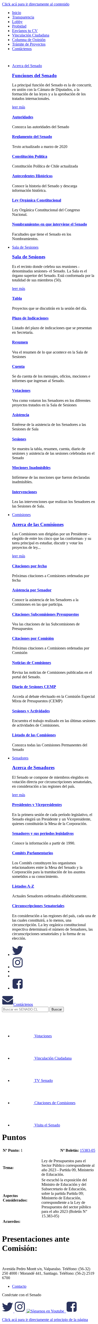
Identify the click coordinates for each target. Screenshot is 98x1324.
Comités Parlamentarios (32, 853)
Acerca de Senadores (33, 767)
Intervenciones (24, 492)
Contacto (19, 1286)
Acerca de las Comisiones (38, 524)
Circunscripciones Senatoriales (38, 906)
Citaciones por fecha (29, 566)
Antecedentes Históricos (32, 176)
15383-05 (87, 1150)
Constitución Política (29, 156)
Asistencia (20, 415)
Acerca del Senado (27, 66)
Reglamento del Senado (32, 136)
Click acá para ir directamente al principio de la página (45, 1319)
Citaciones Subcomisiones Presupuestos (45, 614)
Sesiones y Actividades (31, 711)
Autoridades (22, 117)
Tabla (17, 298)
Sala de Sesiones (25, 247)
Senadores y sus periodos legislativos (43, 833)
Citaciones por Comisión (33, 638)
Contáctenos (23, 1004)
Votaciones (21, 390)
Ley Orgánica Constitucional (36, 200)
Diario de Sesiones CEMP (34, 687)
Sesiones (19, 439)
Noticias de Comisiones (31, 662)
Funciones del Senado (34, 75)
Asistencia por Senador (32, 590)
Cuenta (18, 366)
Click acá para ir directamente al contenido (35, 4)
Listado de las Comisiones (34, 735)
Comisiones (21, 515)
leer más (18, 107)
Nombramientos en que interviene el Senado (49, 224)
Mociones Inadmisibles (31, 467)
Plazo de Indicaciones (30, 318)
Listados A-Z (23, 886)
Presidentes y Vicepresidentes (37, 804)
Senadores (20, 758)
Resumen (20, 342)
